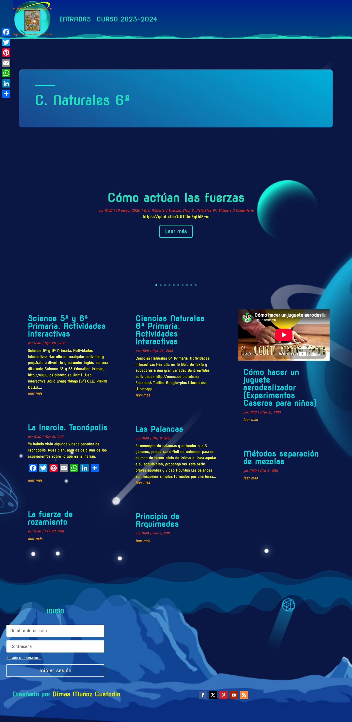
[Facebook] (6, 32)
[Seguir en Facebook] (203, 695)
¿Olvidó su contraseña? (23, 658)
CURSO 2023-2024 (127, 19)
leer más (35, 393)
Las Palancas (159, 428)
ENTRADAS (75, 19)
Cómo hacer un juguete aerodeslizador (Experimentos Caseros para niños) (280, 387)
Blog (185, 210)
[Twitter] (6, 42)
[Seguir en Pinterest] (223, 695)
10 (196, 285)
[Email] (6, 63)
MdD (108, 210)
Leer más (176, 231)
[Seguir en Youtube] (234, 695)
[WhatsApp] (6, 73)
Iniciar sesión (55, 670)
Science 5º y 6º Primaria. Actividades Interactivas (67, 326)
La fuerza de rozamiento (50, 517)
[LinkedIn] (6, 83)
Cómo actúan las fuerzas (176, 197)
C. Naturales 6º (203, 210)
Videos (224, 210)
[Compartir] (6, 94)
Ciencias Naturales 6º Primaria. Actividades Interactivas (170, 330)
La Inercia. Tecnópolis (67, 427)
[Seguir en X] (213, 695)
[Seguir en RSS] (244, 695)
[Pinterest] (6, 52)
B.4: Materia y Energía (162, 210)
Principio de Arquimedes (158, 519)
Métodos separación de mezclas (281, 457)
